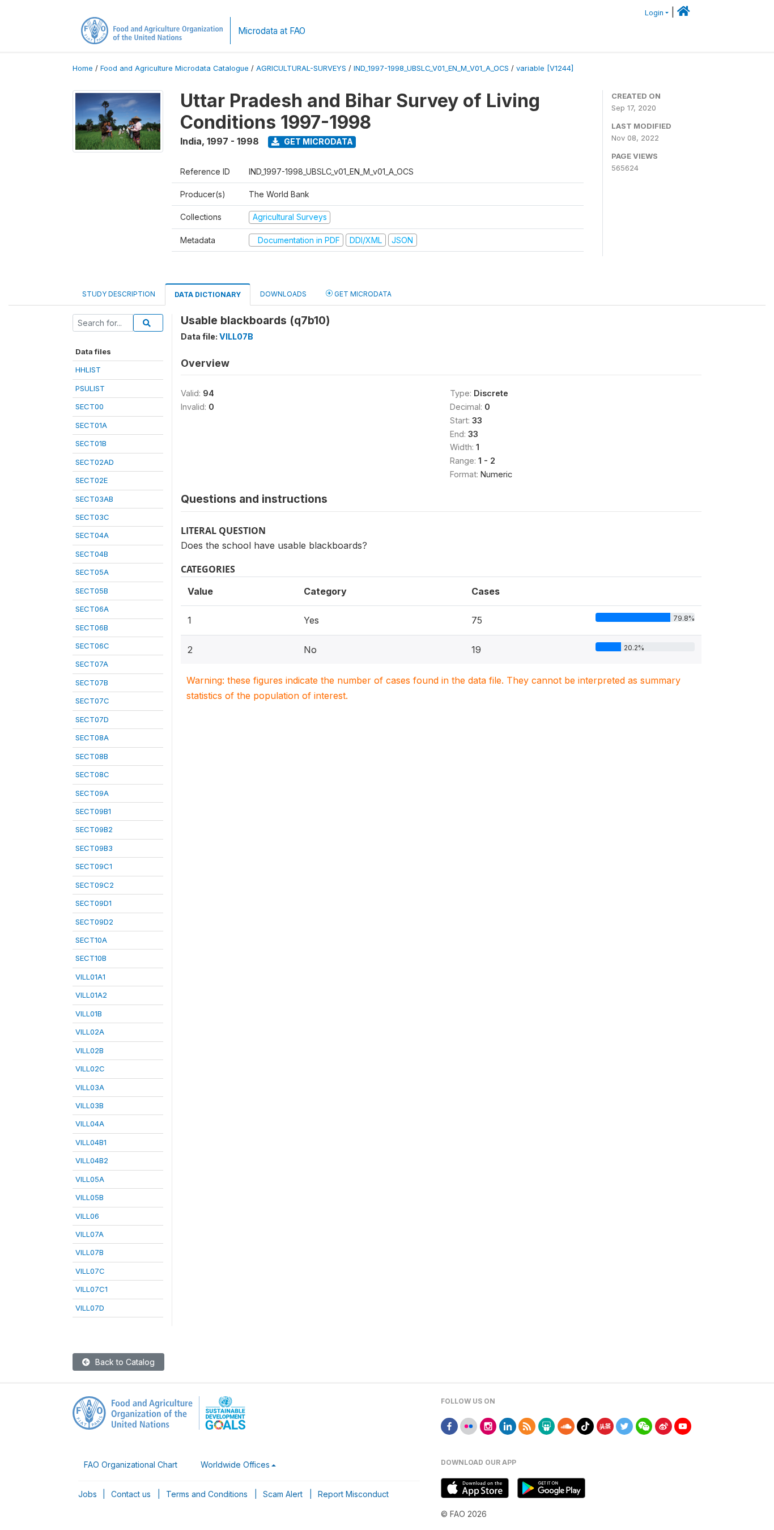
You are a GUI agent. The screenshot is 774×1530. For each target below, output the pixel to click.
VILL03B (89, 1105)
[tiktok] (585, 1425)
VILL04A (89, 1123)
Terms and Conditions (207, 1494)
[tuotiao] (605, 1425)
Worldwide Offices (235, 1464)
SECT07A (91, 663)
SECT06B (91, 627)
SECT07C (92, 700)
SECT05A (92, 572)
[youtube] (682, 1425)
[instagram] (488, 1425)
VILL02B (89, 1050)
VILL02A (89, 1031)
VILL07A (89, 1234)
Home (83, 68)
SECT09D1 (93, 903)
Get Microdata (317, 141)
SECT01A (91, 425)
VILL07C (90, 1270)
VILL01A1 (90, 976)
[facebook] (449, 1425)
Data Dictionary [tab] (208, 294)
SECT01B (91, 443)
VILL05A (89, 1179)
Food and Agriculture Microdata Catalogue (174, 68)
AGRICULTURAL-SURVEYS (301, 68)
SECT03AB (94, 498)
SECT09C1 (93, 866)
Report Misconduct (353, 1494)
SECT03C (92, 517)
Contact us (131, 1494)
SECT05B (91, 590)
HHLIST (88, 369)
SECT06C (92, 645)
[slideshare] (546, 1425)
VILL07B (89, 1252)
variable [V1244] (544, 68)
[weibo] (663, 1425)
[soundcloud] (566, 1425)
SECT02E (91, 480)
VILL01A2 (91, 994)
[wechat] (644, 1425)
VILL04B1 (91, 1142)
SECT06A (92, 608)
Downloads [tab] (283, 294)
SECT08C (92, 774)
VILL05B (89, 1197)
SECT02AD (94, 462)
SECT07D (92, 719)
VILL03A (89, 1087)
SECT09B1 (93, 811)
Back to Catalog (124, 1362)
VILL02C (90, 1068)
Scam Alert (283, 1494)
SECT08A (92, 737)
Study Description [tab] (118, 294)
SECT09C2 (94, 884)
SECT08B (91, 756)
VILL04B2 (91, 1160)
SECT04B (91, 553)
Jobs (87, 1494)
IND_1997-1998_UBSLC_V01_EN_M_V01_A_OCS (431, 68)
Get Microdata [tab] (362, 294)
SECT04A (92, 535)
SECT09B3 (94, 848)
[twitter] (624, 1425)
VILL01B (88, 1013)
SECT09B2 (94, 829)
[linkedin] (507, 1425)
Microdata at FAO (271, 31)
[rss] (526, 1425)
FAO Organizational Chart (130, 1464)
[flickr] (468, 1425)
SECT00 (89, 406)
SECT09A (92, 793)
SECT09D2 (94, 921)
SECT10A (91, 939)
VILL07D (89, 1307)
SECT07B (91, 682)
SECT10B (91, 958)
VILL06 (87, 1215)
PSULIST (90, 388)
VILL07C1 (91, 1289)
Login (654, 13)
